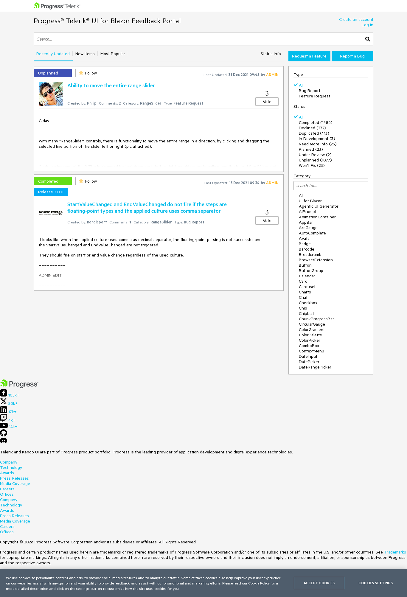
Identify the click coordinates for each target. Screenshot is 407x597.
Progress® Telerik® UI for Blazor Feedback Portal (107, 20)
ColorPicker (309, 340)
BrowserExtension (316, 259)
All (301, 85)
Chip (303, 308)
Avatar (305, 238)
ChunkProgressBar (316, 318)
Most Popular (112, 53)
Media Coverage (15, 483)
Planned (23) (311, 149)
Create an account (356, 19)
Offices (7, 494)
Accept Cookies (319, 583)
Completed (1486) (316, 122)
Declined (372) (312, 127)
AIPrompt (307, 211)
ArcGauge (308, 227)
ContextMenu (311, 351)
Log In (367, 24)
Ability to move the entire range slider (111, 85)
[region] (203, 583)
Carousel (307, 286)
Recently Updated (53, 53)
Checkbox (308, 302)
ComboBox (309, 345)
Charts (305, 292)
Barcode (306, 249)
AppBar (306, 222)
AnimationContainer (317, 217)
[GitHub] (3, 435)
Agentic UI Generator (318, 206)
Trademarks (395, 552)
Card (303, 281)
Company (8, 462)
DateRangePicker (315, 367)
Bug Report (309, 90)
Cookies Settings (375, 583)
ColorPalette (310, 335)
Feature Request (314, 96)
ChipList (306, 313)
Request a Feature (309, 56)
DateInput (308, 356)
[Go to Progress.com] (19, 386)
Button (305, 265)
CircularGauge (312, 324)
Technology (11, 467)
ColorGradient (312, 329)
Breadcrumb (310, 254)
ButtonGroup (311, 270)
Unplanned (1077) (315, 160)
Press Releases (14, 478)
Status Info (271, 53)
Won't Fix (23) (312, 165)
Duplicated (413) (314, 133)
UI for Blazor (310, 200)
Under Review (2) (315, 154)
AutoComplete (312, 233)
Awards (7, 472)
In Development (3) (317, 138)
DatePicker (309, 361)
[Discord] (3, 441)
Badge (305, 243)
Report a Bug (352, 56)
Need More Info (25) (318, 144)
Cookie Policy (259, 583)
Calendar (307, 276)
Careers (7, 489)
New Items (85, 53)
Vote (267, 101)
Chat (303, 297)
